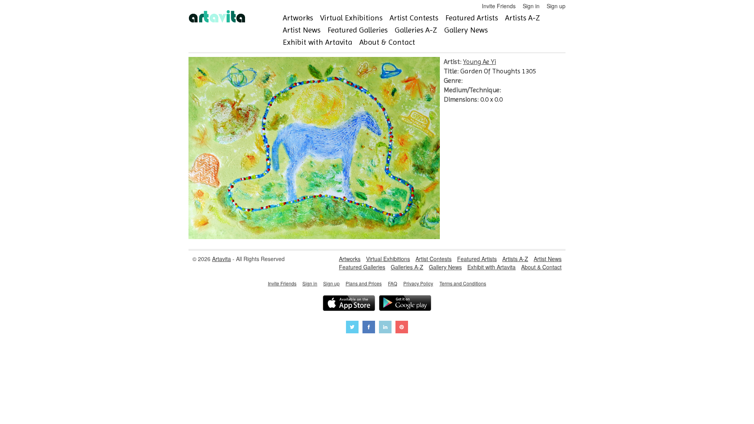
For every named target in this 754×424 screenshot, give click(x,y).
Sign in (531, 6)
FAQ (392, 283)
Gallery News (466, 30)
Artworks (298, 17)
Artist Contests (414, 17)
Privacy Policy (418, 283)
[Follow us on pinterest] (401, 328)
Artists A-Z (522, 17)
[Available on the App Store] (349, 304)
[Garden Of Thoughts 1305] (314, 237)
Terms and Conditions (462, 283)
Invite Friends (499, 6)
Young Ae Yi (479, 62)
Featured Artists (471, 17)
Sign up (556, 6)
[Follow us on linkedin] (385, 328)
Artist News (301, 30)
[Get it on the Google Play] (405, 304)
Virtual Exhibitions (351, 17)
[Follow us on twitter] (352, 328)
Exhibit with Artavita (317, 42)
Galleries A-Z (416, 30)
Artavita (221, 259)
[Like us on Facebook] (368, 328)
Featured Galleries (358, 30)
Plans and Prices (364, 283)
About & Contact (387, 42)
